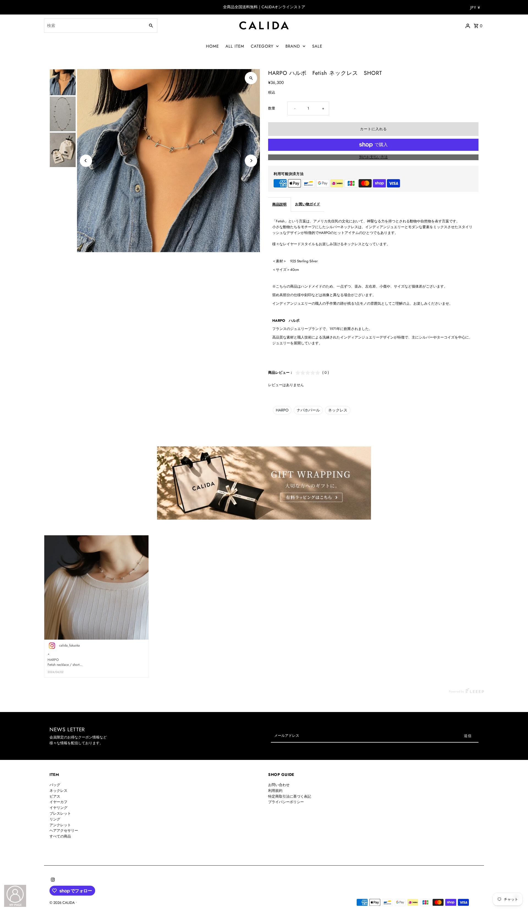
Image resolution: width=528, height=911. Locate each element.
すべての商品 (60, 836)
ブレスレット (60, 813)
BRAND (292, 46)
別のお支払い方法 (373, 157)
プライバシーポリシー (286, 801)
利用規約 (275, 790)
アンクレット (60, 825)
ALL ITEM (235, 46)
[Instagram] (52, 880)
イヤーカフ (58, 801)
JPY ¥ (475, 7)
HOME (212, 46)
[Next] (251, 160)
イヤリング (58, 807)
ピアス (55, 796)
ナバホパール (308, 410)
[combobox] (94, 25)
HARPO (282, 410)
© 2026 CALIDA (63, 902)
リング (55, 819)
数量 (271, 108)
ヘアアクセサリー (64, 830)
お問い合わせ (279, 784)
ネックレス (337, 410)
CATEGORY (262, 46)
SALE (317, 46)
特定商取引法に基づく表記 (289, 796)
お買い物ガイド (307, 204)
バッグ (55, 784)
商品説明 (279, 204)
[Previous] (86, 160)
